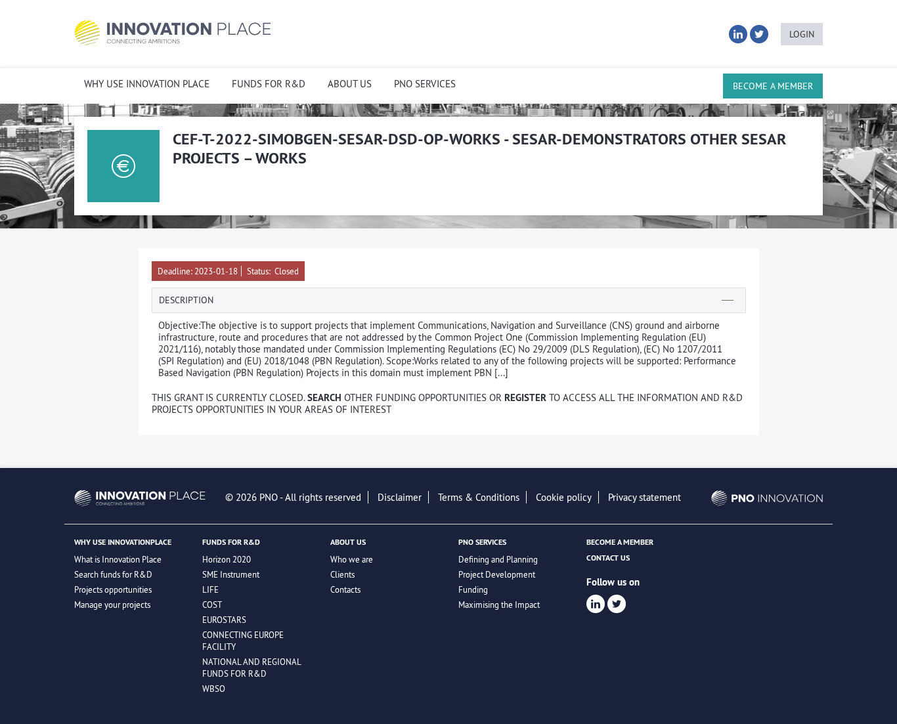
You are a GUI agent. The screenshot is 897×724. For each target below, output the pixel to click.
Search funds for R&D (113, 574)
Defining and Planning (498, 559)
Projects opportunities (113, 589)
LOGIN (801, 34)
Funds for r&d (268, 84)
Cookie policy (564, 497)
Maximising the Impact (499, 604)
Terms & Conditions (478, 497)
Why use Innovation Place (146, 84)
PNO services (425, 84)
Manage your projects (112, 604)
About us (350, 84)
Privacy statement (644, 497)
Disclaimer (400, 497)
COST (212, 604)
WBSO (213, 688)
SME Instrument (230, 574)
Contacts (345, 589)
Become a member (773, 86)
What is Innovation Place (118, 559)
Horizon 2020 (226, 559)
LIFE (210, 589)
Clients (342, 574)
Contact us (608, 558)
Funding (473, 589)
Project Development (496, 574)
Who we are (351, 559)
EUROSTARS (224, 619)
